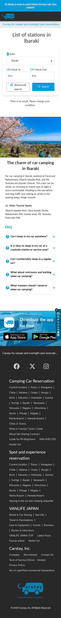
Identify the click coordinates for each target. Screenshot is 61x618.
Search (45, 86)
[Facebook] (17, 366)
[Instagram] (46, 366)
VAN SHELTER (47, 439)
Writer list (34, 541)
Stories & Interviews (22, 530)
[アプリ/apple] (15, 336)
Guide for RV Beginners (22, 439)
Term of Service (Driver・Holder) (27, 560)
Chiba (12, 392)
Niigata (34, 413)
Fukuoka (22, 398)
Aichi (12, 398)
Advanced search (20, 87)
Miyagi (23, 413)
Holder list (15, 444)
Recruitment (30, 555)
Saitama (23, 392)
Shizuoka (14, 408)
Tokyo (33, 387)
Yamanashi (39, 403)
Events (36, 525)
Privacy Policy (17, 565)
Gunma (49, 398)
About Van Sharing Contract (24, 434)
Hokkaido (36, 398)
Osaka (34, 392)
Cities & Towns (17, 424)
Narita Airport (16, 418)
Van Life (39, 515)
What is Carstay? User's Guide (26, 429)
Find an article (17, 541)
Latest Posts (44, 535)
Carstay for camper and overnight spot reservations (31, 24)
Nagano (27, 408)
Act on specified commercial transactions (32, 570)
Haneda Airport (35, 418)
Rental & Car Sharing (20, 515)
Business (49, 525)
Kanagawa (46, 387)
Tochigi (15, 403)
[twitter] (32, 366)
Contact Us (47, 555)
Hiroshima (40, 408)
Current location (18, 387)
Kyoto (12, 413)
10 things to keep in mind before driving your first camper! (31, 5)
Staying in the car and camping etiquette (31, 501)
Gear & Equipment (19, 525)
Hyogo (45, 392)
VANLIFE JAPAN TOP (21, 535)
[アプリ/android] (45, 336)
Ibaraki (26, 403)
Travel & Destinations (21, 520)
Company (14, 555)
